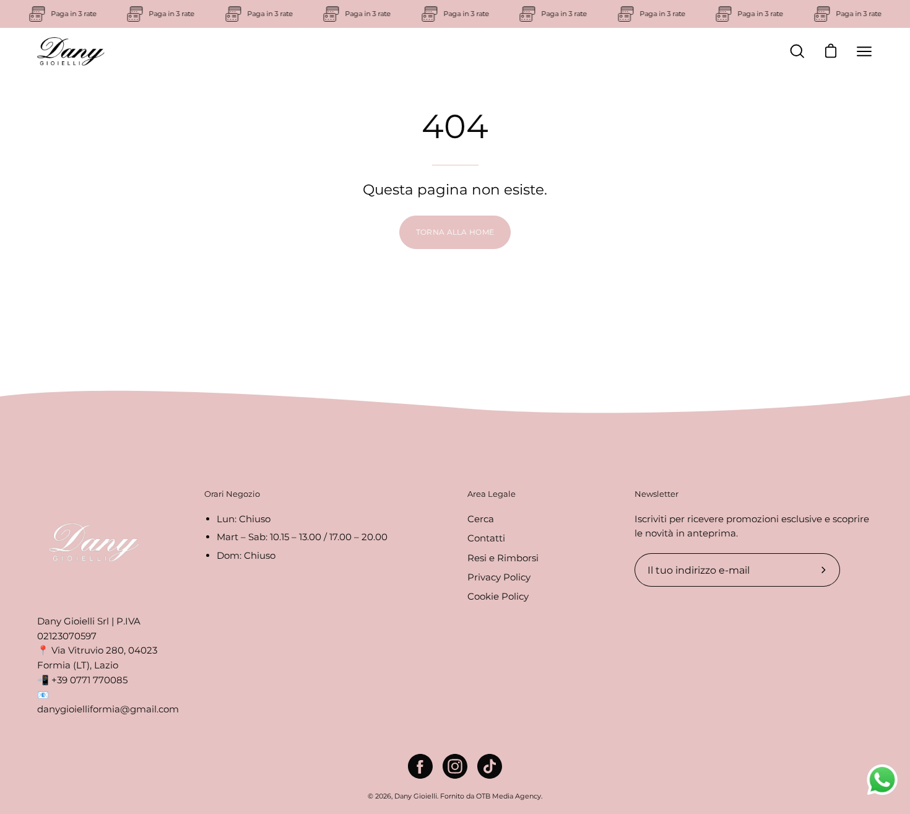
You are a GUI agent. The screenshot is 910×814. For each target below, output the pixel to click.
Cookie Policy (498, 596)
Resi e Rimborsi (503, 557)
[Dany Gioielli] (71, 51)
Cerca (480, 519)
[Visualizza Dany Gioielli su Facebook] (420, 766)
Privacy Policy (499, 577)
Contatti (486, 538)
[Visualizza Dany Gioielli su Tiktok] (489, 766)
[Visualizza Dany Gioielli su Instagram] (455, 766)
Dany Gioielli (415, 796)
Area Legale (491, 494)
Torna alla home (455, 232)
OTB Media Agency (508, 796)
